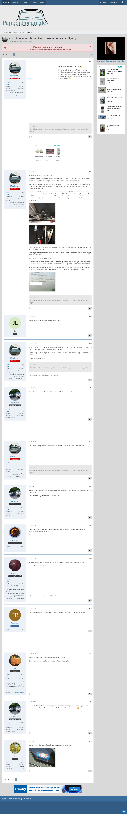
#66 (90, 442)
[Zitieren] (90, 136)
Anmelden (103, 2)
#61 (90, 61)
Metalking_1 (47, 375)
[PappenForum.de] (63, 17)
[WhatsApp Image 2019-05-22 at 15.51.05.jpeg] (42, 282)
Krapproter (47, 596)
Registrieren (113, 2)
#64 (90, 343)
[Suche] (122, 2)
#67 (90, 486)
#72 (90, 702)
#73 (90, 741)
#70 (90, 608)
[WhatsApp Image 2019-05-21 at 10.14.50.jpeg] (42, 213)
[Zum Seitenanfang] (124, 811)
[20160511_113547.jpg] (42, 758)
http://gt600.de (19, 692)
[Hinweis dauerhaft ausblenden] (91, 46)
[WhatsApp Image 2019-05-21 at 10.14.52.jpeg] (42, 235)
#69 (90, 558)
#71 (90, 653)
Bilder (7, 84)
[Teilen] (92, 54)
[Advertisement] (43, 92)
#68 (90, 525)
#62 (90, 171)
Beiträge (8, 82)
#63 (90, 316)
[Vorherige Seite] (3, 54)
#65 (90, 388)
